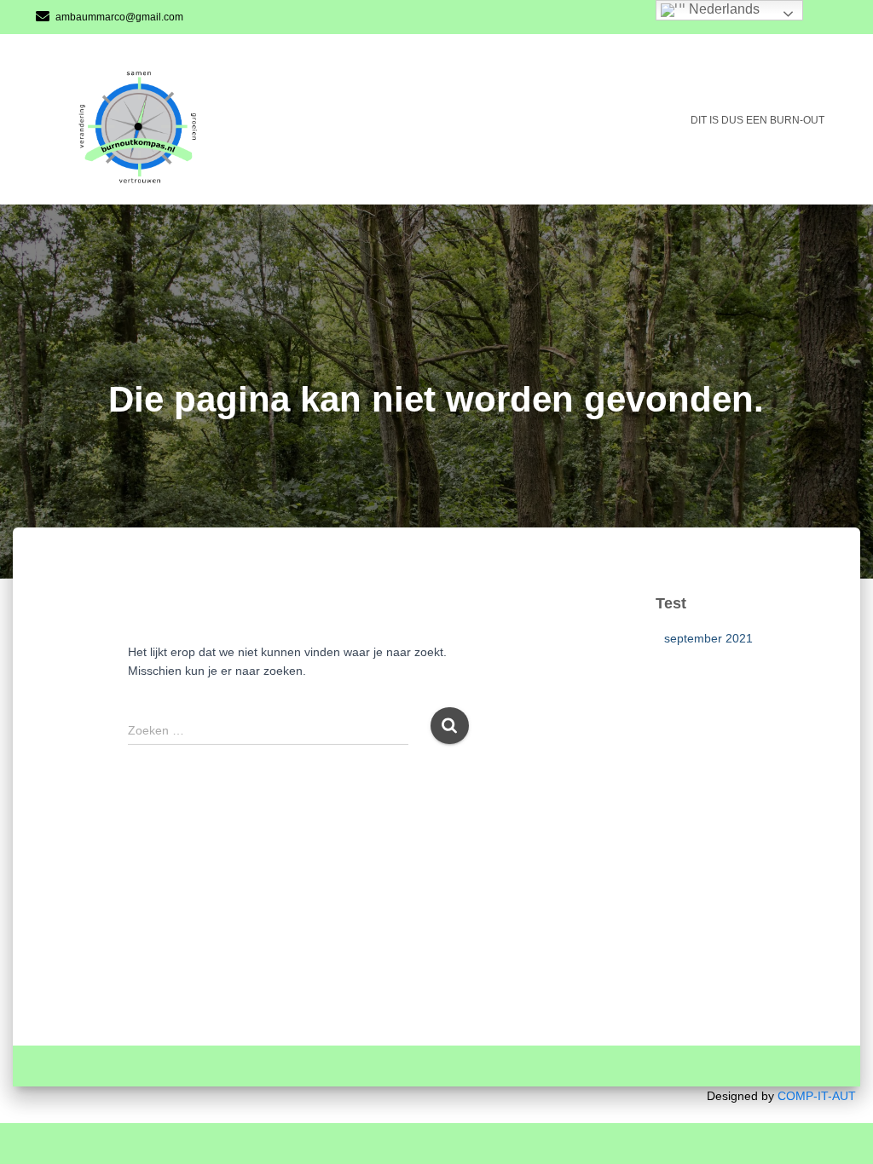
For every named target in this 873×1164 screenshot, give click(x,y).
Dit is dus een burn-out (757, 120)
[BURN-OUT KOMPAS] (148, 119)
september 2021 (708, 638)
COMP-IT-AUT (817, 1096)
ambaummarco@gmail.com (119, 17)
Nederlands (722, 9)
